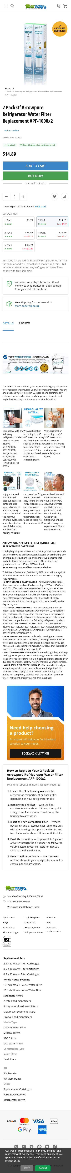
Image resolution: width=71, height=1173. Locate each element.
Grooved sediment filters (17, 1017)
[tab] (8, 325)
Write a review (11, 130)
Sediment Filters (13, 995)
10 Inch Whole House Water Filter (22, 985)
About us (51, 917)
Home (8, 88)
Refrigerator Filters (14, 1099)
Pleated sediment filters (17, 1001)
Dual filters (9, 1059)
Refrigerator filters (33, 932)
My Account (9, 917)
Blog (49, 922)
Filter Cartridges (11, 932)
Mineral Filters (11, 1032)
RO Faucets (9, 1073)
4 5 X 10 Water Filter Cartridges (21, 968)
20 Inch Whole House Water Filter (22, 990)
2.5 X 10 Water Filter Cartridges (21, 963)
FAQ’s (5, 922)
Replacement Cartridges (17, 1089)
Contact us (30, 922)
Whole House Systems (16, 979)
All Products (9, 927)
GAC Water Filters (13, 1043)
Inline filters (10, 1054)
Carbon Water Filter (14, 1027)
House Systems (32, 927)
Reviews (24, 323)
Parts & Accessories (14, 1094)
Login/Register (31, 917)
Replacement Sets (14, 958)
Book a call (40, 206)
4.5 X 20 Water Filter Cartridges (21, 974)
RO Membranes (12, 1078)
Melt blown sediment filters (19, 1011)
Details (8, 323)
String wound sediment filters (20, 1006)
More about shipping (27, 305)
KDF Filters (9, 1038)
